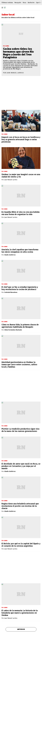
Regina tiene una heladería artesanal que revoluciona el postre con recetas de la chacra (20, 506)
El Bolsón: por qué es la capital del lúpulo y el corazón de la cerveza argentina (21, 544)
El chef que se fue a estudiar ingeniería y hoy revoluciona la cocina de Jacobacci (20, 288)
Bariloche (31, 2)
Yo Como (6, 46)
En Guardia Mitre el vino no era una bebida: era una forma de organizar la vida (21, 213)
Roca (24, 2)
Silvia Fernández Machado (13, 330)
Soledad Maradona (10, 292)
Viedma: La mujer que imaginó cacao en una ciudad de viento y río (21, 175)
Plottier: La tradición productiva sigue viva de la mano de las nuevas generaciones (20, 430)
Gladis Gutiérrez (10, 255)
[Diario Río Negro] (5, 7)
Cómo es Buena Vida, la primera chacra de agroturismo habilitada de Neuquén (20, 325)
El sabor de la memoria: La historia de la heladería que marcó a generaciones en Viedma (20, 612)
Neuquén (17, 2)
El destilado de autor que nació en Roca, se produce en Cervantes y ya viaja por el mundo (21, 466)
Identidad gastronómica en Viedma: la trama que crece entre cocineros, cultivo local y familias (19, 364)
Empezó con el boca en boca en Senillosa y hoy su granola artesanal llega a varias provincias (21, 139)
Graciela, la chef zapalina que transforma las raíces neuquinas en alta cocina (20, 250)
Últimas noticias (7, 2)
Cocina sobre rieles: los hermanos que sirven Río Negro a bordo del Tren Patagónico (18, 53)
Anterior (21, 629)
